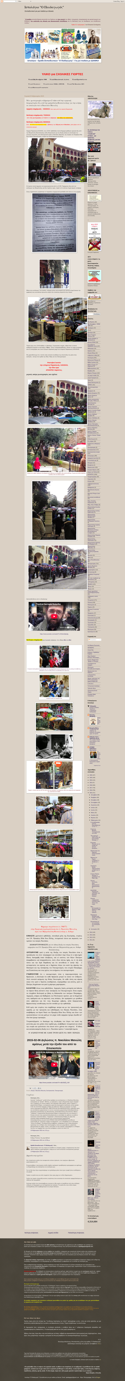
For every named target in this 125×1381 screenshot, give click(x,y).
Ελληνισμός (91, 455)
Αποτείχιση (91, 357)
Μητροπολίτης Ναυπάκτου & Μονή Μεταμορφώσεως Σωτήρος (93, 530)
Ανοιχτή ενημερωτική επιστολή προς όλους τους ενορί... (95, 901)
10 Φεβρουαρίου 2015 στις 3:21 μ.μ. (40, 1130)
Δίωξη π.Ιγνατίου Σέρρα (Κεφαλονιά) (94, 411)
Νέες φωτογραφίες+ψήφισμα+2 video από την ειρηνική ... (95, 909)
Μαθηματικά (91, 487)
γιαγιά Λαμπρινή (92, 377)
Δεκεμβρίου (94, 795)
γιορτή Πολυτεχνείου (93, 382)
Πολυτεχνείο (91, 604)
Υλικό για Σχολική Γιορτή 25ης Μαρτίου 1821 (93, 986)
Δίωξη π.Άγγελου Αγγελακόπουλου (92, 407)
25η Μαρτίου (91, 322)
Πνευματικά (91, 600)
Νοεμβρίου (94, 797)
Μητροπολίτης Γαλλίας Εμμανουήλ (94, 511)
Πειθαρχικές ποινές (93, 596)
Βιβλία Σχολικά (92, 362)
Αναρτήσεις (93, 639)
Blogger (98, 1377)
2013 (91, 935)
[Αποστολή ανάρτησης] (30, 1088)
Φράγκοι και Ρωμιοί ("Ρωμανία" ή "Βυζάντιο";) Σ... (95, 860)
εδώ (99, 1343)
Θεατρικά (90, 462)
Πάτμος (90, 589)
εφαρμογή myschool (93, 458)
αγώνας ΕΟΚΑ (92, 342)
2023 (91, 782)
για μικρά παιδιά (92, 375)
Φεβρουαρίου (94, 820)
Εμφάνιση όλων (97, 765)
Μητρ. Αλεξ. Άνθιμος (93, 504)
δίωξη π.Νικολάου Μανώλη (38, 1090)
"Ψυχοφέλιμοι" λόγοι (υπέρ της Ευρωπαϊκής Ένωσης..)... (95, 838)
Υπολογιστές (91, 627)
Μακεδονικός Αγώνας (93, 489)
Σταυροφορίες (91, 620)
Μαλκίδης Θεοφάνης (92, 715)
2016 (91, 790)
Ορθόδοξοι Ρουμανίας (93, 574)
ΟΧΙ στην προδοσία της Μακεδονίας (94, 578)
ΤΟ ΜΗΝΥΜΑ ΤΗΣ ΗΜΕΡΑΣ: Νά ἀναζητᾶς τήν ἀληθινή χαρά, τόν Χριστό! (95, 732)
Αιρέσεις (90, 350)
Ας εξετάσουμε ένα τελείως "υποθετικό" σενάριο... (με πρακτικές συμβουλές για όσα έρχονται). (94, 135)
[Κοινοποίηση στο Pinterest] (40, 1088)
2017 (91, 787)
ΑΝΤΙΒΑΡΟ (91, 647)
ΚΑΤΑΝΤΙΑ (90, 474)
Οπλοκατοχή (91, 572)
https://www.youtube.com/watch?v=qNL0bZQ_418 (54, 1082)
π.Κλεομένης (91, 582)
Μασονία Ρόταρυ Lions (94, 493)
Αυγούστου (94, 805)
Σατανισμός (91, 615)
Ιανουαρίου (94, 929)
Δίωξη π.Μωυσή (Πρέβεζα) (92, 421)
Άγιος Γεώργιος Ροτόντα (92, 335)
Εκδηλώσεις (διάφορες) (94, 443)
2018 (91, 785)
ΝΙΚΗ (89, 557)
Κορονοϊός (90, 479)
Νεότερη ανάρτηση (31, 1233)
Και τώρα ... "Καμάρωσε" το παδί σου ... (97, 1024)
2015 (91, 792)
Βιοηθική (90, 371)
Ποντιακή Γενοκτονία (93, 609)
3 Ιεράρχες (90, 328)
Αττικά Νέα (91, 650)
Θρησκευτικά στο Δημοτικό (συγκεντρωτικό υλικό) (95, 853)
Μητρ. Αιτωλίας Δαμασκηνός (92, 501)
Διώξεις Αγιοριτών (92, 393)
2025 (91, 777)
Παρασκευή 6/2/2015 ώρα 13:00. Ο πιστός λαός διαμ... (95, 917)
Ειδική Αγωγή (91, 439)
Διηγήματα (90, 391)
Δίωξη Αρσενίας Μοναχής (92, 403)
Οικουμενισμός (59, 1090)
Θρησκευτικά (91, 467)
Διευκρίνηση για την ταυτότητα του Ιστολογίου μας (95, 923)
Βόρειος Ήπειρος (92, 373)
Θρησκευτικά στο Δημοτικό (92, 671)
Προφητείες (91, 613)
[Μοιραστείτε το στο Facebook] (39, 1088)
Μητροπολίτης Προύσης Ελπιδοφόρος (94, 543)
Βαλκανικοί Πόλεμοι (93, 360)
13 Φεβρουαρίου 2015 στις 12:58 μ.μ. (40, 1140)
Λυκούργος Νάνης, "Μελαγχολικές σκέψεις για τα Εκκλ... (95, 868)
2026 (91, 775)
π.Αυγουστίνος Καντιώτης (92, 675)
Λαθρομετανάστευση (93, 483)
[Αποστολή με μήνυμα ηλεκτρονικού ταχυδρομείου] (33, 1088)
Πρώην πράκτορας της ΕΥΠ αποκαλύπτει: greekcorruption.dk (94, 680)
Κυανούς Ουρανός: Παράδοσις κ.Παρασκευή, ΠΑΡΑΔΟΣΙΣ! (94, 710)
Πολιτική (90, 602)
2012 (91, 937)
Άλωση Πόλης (91, 353)
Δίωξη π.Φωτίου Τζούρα (94, 435)
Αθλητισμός (91, 348)
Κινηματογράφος (92, 476)
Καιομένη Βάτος (94, 728)
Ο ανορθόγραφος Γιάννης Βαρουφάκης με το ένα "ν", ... (95, 824)
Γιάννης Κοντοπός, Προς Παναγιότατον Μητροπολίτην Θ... (95, 884)
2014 (91, 932)
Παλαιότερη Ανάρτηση (76, 1233)
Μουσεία (90, 555)
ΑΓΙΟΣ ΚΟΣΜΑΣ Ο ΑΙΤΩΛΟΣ (93, 339)
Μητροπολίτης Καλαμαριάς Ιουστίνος (93, 520)
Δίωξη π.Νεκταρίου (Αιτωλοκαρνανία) (93, 424)
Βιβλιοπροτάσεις (92, 368)
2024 (91, 780)
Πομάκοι (90, 607)
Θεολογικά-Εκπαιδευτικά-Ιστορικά (94, 668)
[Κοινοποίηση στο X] (37, 1088)
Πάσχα (89, 586)
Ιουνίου (93, 810)
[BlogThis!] (35, 1088)
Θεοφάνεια (90, 465)
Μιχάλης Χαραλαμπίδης (99, 720)
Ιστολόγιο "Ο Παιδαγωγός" (44, 7)
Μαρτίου (93, 817)
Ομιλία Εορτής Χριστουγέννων (97, 1004)
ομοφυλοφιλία (91, 569)
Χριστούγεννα (91, 631)
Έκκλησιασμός (91, 447)
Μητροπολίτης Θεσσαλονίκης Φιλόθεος (91, 516)
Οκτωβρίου (94, 800)
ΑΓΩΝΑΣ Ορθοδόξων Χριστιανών (93, 749)
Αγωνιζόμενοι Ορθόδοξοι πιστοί (92, 345)
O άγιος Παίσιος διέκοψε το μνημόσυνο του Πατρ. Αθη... (95, 876)
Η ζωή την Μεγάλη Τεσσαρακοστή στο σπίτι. (95, 831)
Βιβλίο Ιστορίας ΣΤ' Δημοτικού (93, 365)
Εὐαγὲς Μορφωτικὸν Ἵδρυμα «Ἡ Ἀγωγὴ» (93, 660)
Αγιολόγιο (90, 332)
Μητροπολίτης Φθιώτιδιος (91, 547)
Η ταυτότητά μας (92, 460)
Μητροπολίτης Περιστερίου (91, 539)
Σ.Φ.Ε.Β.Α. (91, 683)
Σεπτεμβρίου (94, 802)
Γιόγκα (89, 380)
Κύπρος (90, 481)
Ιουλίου (93, 807)
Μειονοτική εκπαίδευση (94, 497)
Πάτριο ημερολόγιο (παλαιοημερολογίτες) (93, 591)
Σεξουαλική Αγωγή (93, 617)
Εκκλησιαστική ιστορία (94, 452)
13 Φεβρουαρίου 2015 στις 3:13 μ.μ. (40, 1151)
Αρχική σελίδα (53, 1233)
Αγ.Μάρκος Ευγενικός (93, 645)
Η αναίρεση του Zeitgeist (92, 664)
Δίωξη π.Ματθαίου (93, 418)
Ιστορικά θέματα (92, 469)
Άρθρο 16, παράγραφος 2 (79, 24)
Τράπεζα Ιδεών (92, 688)
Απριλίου (93, 815)
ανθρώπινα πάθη (92, 355)
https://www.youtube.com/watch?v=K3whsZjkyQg (54, 634)
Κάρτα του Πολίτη (92, 472)
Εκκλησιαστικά (50, 1090)
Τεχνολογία (91, 622)
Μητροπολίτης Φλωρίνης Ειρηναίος (93, 550)
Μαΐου (93, 812)
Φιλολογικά (91, 629)
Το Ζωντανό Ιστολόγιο (93, 686)
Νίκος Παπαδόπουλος (93, 560)
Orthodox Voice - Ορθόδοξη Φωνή (94, 737)
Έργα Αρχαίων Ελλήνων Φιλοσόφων (93, 656)
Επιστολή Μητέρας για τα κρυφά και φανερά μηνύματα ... (95, 845)
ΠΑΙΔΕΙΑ (90, 584)
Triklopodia (93, 706)
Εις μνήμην (91, 441)
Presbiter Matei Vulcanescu (92, 695)
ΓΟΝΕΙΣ (90, 385)
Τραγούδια (90, 624)
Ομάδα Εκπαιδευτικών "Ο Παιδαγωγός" (42, 1145)
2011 (91, 940)
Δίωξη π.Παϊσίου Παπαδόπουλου (92, 432)
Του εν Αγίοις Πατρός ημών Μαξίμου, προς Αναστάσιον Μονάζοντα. (95, 742)
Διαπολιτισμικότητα (93, 387)
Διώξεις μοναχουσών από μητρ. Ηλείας (93, 400)
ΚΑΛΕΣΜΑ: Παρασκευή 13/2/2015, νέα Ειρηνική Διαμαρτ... (95, 893)
